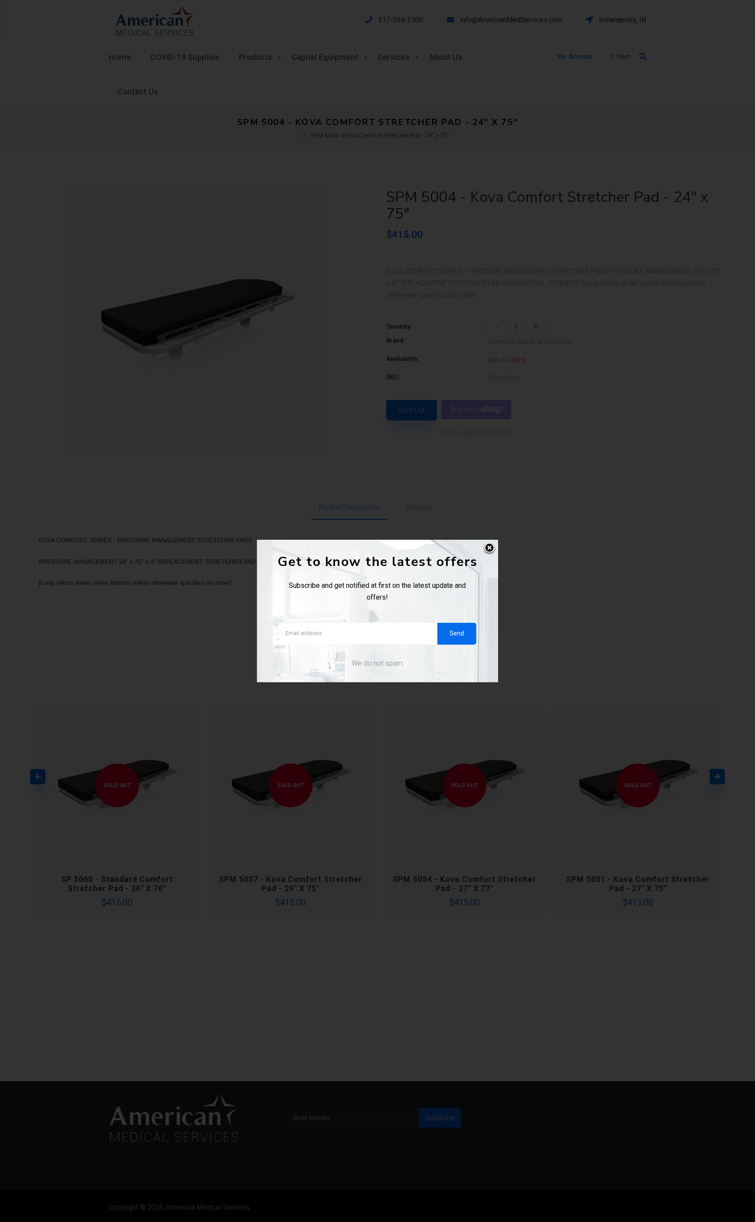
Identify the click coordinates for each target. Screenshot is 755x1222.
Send (457, 633)
